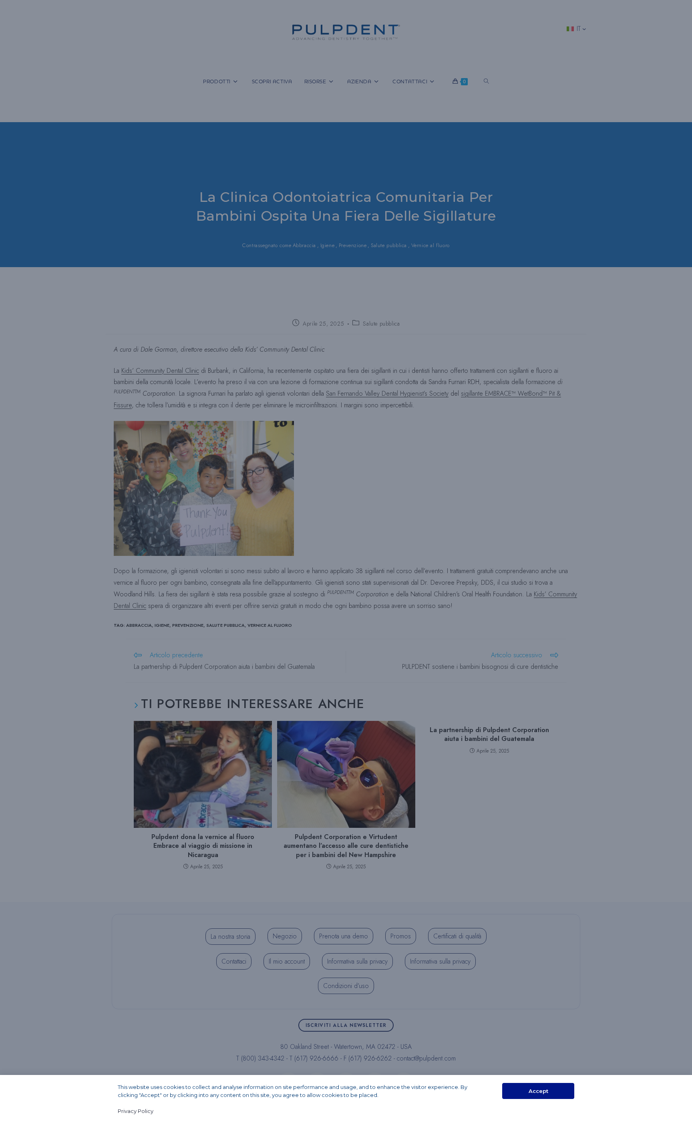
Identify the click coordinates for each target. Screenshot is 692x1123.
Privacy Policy (135, 1111)
